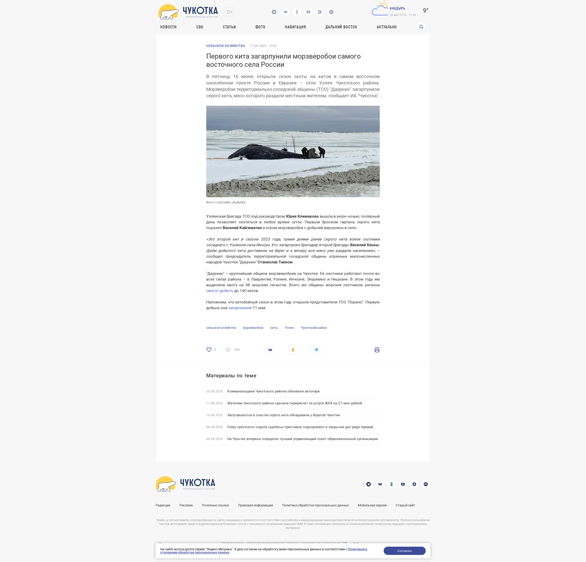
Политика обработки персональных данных (315, 505)
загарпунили (240, 307)
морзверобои (253, 328)
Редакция (163, 505)
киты (274, 328)
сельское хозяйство (221, 328)
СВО (199, 26)
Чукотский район (314, 328)
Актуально (387, 26)
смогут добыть (219, 290)
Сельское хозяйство (225, 46)
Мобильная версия (372, 505)
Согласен (405, 551)
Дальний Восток (341, 26)
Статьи (229, 26)
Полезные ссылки (215, 505)
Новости (168, 26)
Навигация (295, 26)
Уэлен (289, 328)
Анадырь (397, 8)
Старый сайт (405, 505)
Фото (260, 26)
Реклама (186, 505)
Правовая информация (255, 505)
